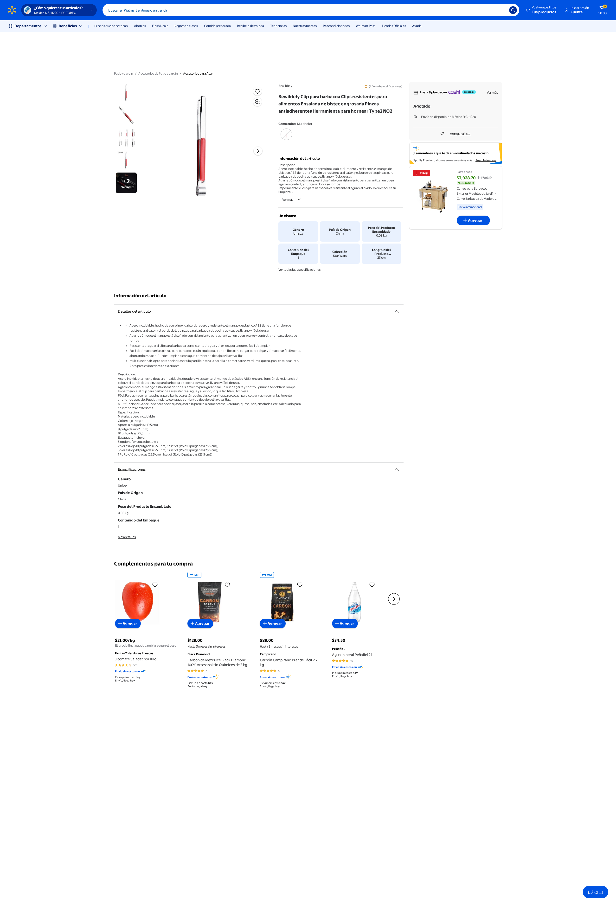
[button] (541, 10)
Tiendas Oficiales (394, 26)
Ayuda (417, 26)
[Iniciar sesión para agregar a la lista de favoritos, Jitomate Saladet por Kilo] (155, 584)
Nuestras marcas (305, 26)
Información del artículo (140, 295)
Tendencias (278, 26)
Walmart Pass (365, 26)
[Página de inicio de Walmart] (12, 10)
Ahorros (140, 26)
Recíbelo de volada (250, 26)
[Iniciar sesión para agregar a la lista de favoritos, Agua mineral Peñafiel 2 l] (372, 584)
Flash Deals (160, 26)
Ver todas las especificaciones (299, 269)
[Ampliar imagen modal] (257, 101)
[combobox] (311, 10)
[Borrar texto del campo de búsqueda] (502, 10)
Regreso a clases (186, 26)
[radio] (286, 137)
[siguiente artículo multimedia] (258, 151)
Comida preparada (217, 26)
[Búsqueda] (513, 10)
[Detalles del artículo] (397, 311)
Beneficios (68, 26)
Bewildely (285, 86)
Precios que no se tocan (111, 26)
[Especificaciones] (397, 469)
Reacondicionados (336, 26)
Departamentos (27, 26)
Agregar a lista (460, 133)
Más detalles (127, 537)
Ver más (287, 199)
